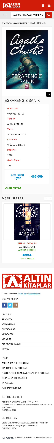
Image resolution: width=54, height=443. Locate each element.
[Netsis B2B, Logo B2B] (8, 438)
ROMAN (16, 23)
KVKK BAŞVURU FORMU (11, 388)
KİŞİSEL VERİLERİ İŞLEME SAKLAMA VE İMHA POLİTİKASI (25, 373)
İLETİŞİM (5, 349)
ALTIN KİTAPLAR (15, 124)
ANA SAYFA (6, 23)
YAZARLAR (6, 339)
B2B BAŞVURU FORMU (11, 344)
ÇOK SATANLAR (8, 329)
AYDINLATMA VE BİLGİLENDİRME (15, 363)
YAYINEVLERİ (7, 334)
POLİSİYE (23, 23)
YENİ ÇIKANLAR (8, 324)
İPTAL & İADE (7, 383)
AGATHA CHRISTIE (16, 134)
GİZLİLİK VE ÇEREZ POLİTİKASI (14, 368)
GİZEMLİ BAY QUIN (27, 243)
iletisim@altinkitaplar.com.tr (29, 294)
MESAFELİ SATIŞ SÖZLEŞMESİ (14, 378)
